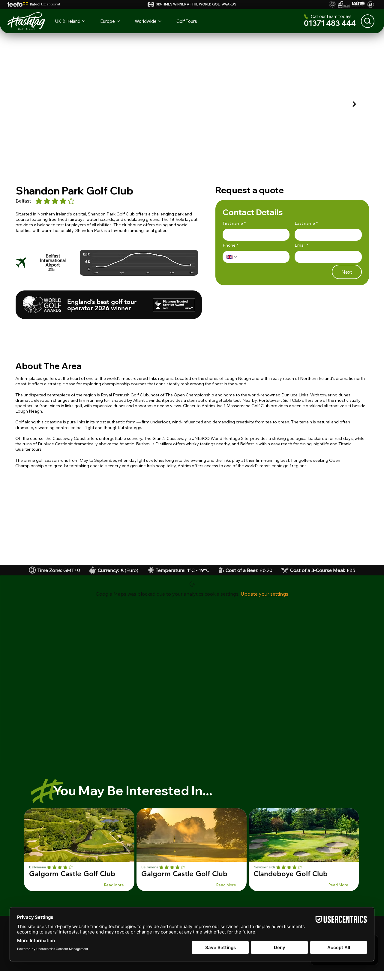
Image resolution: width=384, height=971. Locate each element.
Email (301, 245)
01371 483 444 (330, 23)
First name (234, 223)
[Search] (367, 21)
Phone (230, 245)
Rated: (45, 4)
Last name (306, 223)
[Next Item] (354, 104)
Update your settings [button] (264, 594)
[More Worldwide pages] (159, 21)
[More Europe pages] (118, 21)
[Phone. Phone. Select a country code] (232, 256)
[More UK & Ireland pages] (83, 21)
